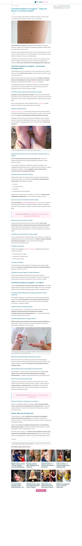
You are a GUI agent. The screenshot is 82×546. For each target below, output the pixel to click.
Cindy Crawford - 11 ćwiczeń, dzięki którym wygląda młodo (63, 465)
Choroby (17, 5)
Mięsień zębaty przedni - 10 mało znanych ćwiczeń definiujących (18, 465)
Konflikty (28, 462)
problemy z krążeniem (29, 249)
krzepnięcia (34, 81)
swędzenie (40, 103)
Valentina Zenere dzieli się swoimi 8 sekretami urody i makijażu (33, 485)
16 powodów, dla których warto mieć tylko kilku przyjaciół (47, 485)
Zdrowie (12, 5)
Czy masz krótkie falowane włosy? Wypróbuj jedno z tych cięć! (18, 485)
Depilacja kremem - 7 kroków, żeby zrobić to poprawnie (48, 465)
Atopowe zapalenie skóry (17, 111)
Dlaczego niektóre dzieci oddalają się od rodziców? (32, 465)
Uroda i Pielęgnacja (45, 462)
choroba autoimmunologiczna (29, 202)
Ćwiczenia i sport (15, 462)
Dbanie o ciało (59, 482)
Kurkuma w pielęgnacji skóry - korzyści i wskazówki (62, 485)
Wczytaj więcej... (41, 490)
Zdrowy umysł (44, 482)
